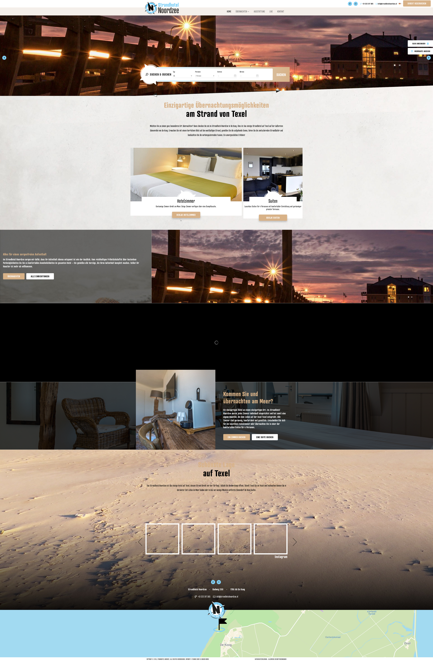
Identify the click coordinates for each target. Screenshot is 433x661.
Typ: (174, 72)
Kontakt (280, 11)
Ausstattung (259, 11)
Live (271, 11)
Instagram (281, 556)
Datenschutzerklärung (261, 659)
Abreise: (242, 72)
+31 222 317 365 (367, 4)
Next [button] (290, 539)
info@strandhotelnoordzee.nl (387, 4)
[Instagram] (356, 4)
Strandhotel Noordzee (163, 659)
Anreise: (219, 72)
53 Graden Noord (204, 659)
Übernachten (241, 11)
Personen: (198, 72)
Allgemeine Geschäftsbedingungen (277, 659)
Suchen (281, 74)
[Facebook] (350, 4)
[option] (216, 57)
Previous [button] (143, 539)
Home (229, 11)
